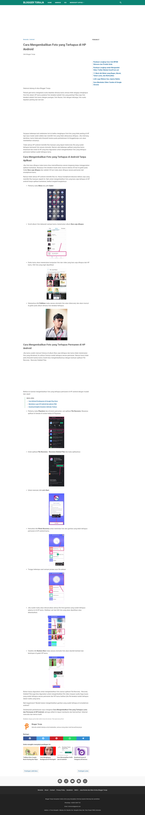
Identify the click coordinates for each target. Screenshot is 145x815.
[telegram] (83, 738)
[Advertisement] (72, 22)
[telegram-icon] (79, 781)
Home (50, 2)
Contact (52, 790)
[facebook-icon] (60, 781)
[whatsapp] (69, 738)
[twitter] (43, 738)
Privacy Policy (60, 790)
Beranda (40, 790)
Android (58, 2)
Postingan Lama (83, 771)
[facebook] (29, 738)
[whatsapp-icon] (85, 781)
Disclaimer (69, 790)
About (46, 790)
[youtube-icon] (72, 781)
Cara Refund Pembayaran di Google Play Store (43, 401)
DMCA (76, 790)
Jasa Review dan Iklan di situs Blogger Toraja (93, 790)
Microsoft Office (76, 2)
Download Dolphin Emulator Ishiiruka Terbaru (43, 407)
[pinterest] (56, 738)
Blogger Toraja (33, 2)
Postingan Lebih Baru (31, 771)
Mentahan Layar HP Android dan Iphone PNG (43, 404)
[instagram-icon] (66, 781)
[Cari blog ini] (120, 2)
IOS (65, 2)
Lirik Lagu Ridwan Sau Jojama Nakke (106, 79)
